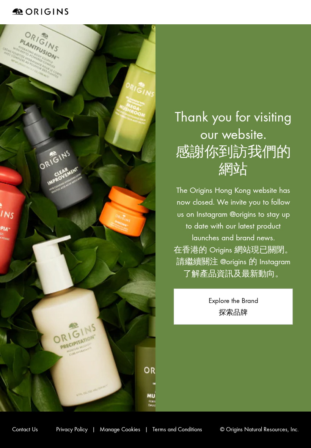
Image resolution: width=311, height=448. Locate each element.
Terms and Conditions (177, 429)
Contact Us (25, 429)
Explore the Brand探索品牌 (233, 306)
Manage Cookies (120, 429)
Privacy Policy (72, 429)
